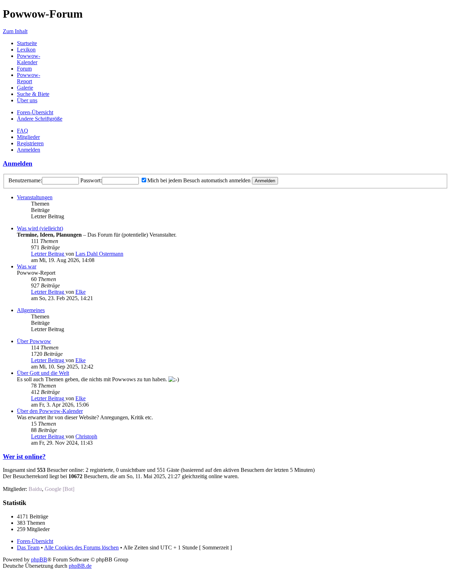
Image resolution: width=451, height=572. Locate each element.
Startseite (27, 43)
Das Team (28, 547)
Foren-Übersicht (35, 112)
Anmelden (28, 150)
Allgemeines (31, 310)
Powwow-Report (28, 78)
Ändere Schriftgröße (39, 119)
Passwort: (91, 180)
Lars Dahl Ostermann (99, 254)
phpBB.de (80, 566)
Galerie (25, 88)
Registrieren (30, 143)
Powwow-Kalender (28, 59)
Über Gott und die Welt (43, 373)
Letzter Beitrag (48, 254)
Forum (24, 69)
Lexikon (26, 50)
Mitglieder (28, 137)
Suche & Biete (33, 94)
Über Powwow (34, 341)
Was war (26, 266)
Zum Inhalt (15, 31)
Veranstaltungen (34, 197)
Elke (80, 292)
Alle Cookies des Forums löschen (81, 547)
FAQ (22, 131)
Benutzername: (25, 180)
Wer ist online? (24, 456)
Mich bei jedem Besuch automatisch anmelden (199, 180)
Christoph (86, 436)
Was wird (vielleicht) (40, 228)
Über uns (27, 100)
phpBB (39, 559)
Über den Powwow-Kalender (50, 411)
